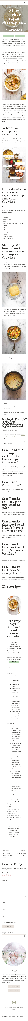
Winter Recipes (16, 7)
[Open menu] (24, 3)
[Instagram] (13, 1002)
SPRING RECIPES (14, 990)
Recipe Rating (5, 872)
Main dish (16, 6)
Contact (14, 1009)
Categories (20, 1007)
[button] (11, 642)
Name (4, 902)
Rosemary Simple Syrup (21, 853)
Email (4, 909)
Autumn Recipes (7, 6)
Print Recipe (14, 661)
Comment (5, 880)
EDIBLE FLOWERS (14, 986)
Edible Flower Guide (10, 1007)
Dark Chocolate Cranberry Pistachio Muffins (7, 854)
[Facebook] (15, 1002)
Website (4, 916)
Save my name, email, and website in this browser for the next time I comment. (15, 921)
